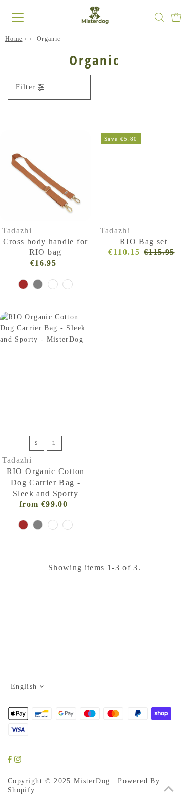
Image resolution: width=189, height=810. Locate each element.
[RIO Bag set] (143, 175)
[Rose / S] (67, 525)
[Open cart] (176, 17)
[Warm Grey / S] (38, 525)
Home (13, 38)
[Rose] (67, 284)
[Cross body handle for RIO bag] (45, 175)
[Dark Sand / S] (53, 525)
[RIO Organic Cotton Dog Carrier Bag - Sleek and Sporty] (45, 371)
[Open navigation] (26, 17)
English (24, 686)
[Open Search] (159, 17)
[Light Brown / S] (23, 525)
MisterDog (92, 781)
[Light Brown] (23, 284)
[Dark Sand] (53, 284)
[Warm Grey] (38, 284)
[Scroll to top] (169, 790)
